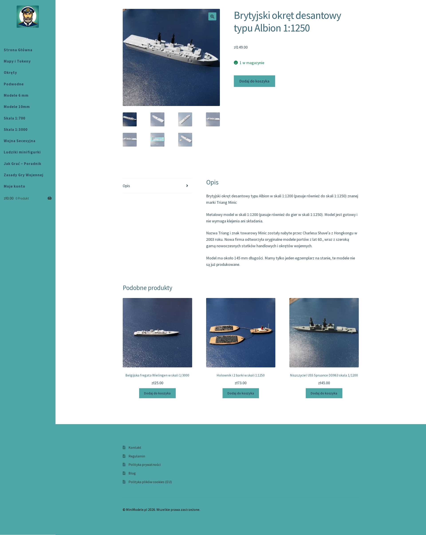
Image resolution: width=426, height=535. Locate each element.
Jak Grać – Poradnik (22, 163)
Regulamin (136, 456)
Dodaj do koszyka (254, 81)
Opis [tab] (126, 185)
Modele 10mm (17, 106)
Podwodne (14, 84)
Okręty (10, 72)
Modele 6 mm (16, 95)
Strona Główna (18, 49)
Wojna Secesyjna (20, 140)
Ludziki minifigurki (22, 152)
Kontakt (134, 447)
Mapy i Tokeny (17, 61)
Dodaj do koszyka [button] (157, 393)
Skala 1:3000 (16, 129)
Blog (132, 473)
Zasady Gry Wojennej (23, 174)
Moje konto (14, 186)
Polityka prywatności (144, 464)
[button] (212, 16)
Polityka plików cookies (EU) (150, 482)
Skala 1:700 (14, 118)
